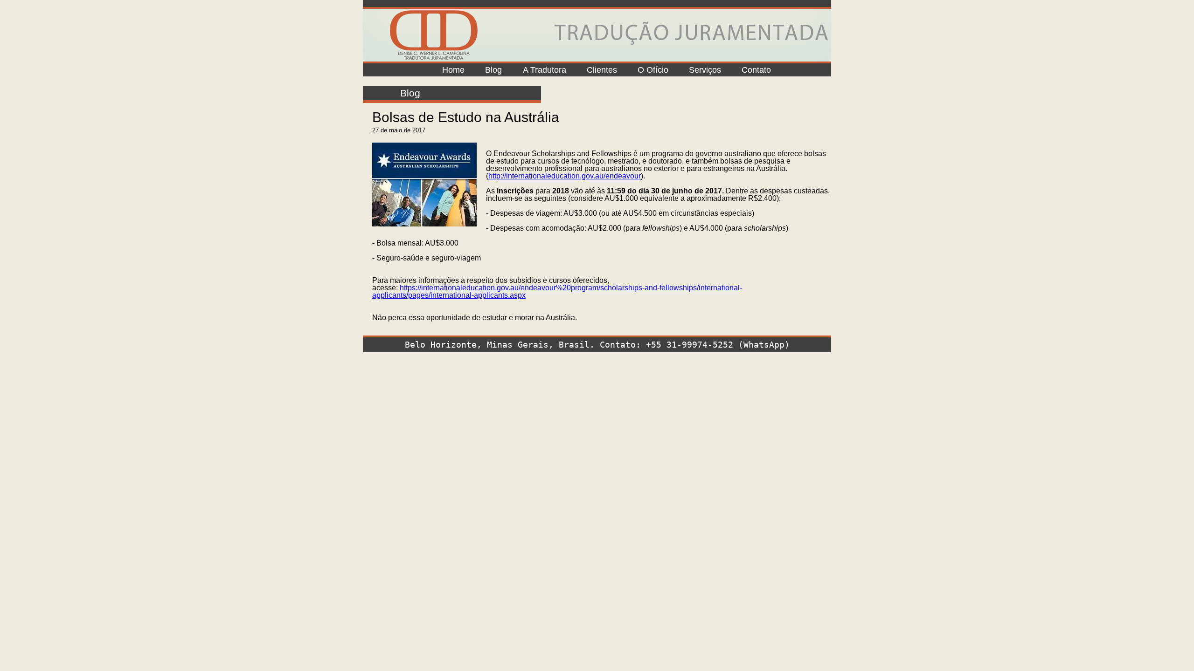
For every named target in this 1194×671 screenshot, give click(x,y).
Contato (756, 70)
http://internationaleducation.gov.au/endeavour (564, 176)
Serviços (705, 70)
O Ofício (653, 70)
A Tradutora (544, 70)
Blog (493, 70)
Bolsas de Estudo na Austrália (465, 117)
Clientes (602, 70)
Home (453, 70)
